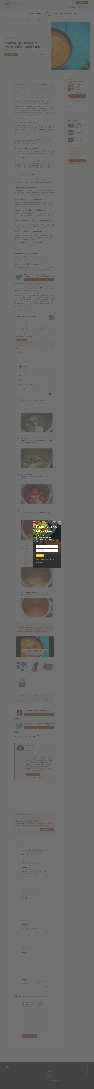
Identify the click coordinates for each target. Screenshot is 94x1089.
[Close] (59, 523)
